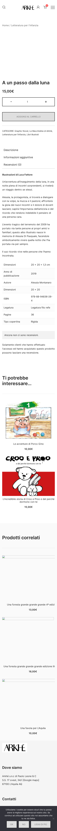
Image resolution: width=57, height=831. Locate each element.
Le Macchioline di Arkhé (40, 131)
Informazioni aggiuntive (18, 157)
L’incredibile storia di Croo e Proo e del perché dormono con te (28, 500)
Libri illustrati (33, 134)
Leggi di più (40, 824)
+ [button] (46, 101)
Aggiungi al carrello (29, 116)
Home (5, 25)
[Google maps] (31, 780)
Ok (11, 824)
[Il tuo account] (38, 7)
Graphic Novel (21, 131)
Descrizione (11, 150)
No (23, 824)
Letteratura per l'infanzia (24, 25)
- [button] (11, 101)
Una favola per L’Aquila (33, 728)
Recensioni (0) (12, 164)
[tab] (28, 150)
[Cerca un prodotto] (4, 7)
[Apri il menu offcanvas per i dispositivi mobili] (53, 7)
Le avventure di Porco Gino (28, 443)
